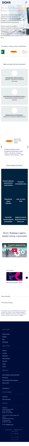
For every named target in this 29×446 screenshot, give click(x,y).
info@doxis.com (9, 424)
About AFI (4, 361)
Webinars (4, 336)
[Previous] (1, 146)
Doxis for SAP (5, 382)
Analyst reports (5, 334)
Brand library (16, 433)
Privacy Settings (14, 431)
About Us (4, 350)
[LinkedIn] (13, 437)
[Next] (27, 146)
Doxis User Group (6, 399)
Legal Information (8, 429)
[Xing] (15, 437)
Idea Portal (4, 396)
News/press (5, 355)
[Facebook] (11, 437)
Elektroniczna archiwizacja (13, 115)
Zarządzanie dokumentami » (14, 78)
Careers (4, 363)
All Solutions (5, 388)
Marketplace (5, 342)
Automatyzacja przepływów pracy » (14, 96)
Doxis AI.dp (5, 377)
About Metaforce (6, 358)
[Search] (26, 2)
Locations (4, 353)
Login (11, 433)
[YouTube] (17, 437)
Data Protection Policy (18, 429)
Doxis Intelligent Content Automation (10, 374)
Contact (4, 366)
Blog (3, 339)
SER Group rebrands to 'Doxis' (14, 282)
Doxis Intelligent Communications (10, 380)
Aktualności (10, 270)
